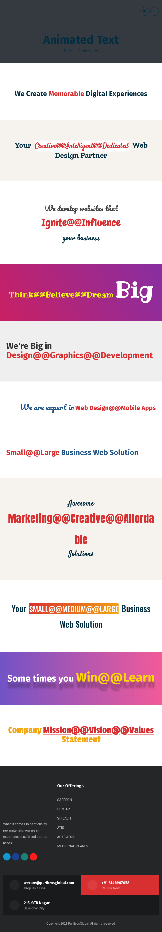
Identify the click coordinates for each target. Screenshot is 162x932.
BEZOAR (63, 809)
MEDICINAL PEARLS (72, 846)
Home (66, 50)
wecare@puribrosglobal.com (49, 883)
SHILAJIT (64, 818)
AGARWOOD (66, 837)
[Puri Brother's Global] (19, 16)
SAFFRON (64, 800)
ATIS (60, 828)
